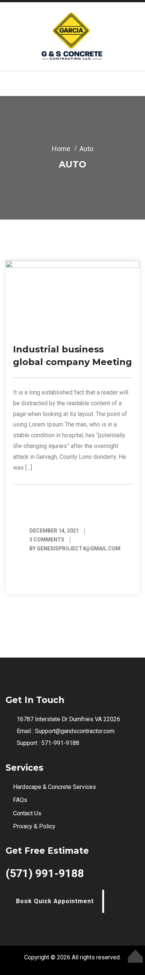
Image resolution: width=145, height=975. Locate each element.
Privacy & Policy (34, 826)
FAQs (20, 799)
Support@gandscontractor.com (75, 731)
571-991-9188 (60, 743)
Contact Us (27, 813)
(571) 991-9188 (45, 873)
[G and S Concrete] (72, 36)
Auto (86, 149)
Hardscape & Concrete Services (54, 786)
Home (61, 149)
